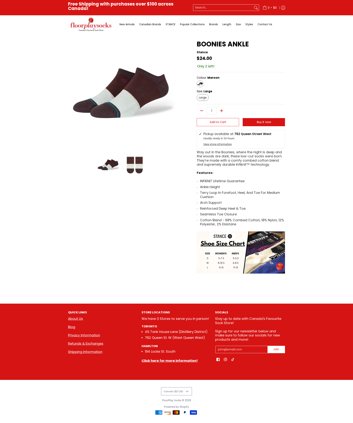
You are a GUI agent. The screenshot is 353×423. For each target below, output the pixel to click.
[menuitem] (269, 7)
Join (276, 349)
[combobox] (223, 8)
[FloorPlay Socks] (91, 24)
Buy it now (264, 122)
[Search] (256, 8)
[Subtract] (202, 110)
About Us (75, 318)
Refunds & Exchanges (85, 343)
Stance (202, 52)
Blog (71, 327)
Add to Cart (218, 122)
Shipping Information (85, 351)
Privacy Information (84, 335)
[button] (218, 359)
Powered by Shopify (176, 407)
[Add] (222, 110)
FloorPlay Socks (171, 400)
